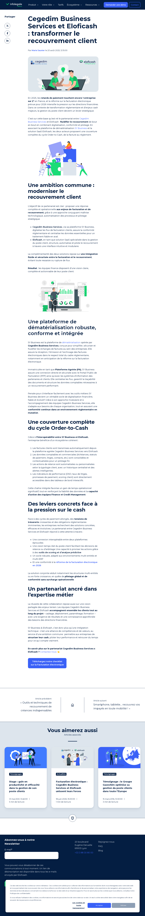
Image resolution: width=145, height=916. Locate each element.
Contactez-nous (48, 652)
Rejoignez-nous (106, 842)
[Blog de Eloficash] (72, 705)
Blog (100, 850)
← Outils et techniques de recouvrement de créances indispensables (36, 706)
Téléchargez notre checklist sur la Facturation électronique (47, 663)
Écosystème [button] (73, 5)
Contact (135, 5)
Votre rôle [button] (47, 5)
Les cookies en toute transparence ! (78, 905)
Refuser (123, 905)
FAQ (100, 846)
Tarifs (61, 5)
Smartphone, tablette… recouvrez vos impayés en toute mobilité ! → (116, 706)
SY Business (81, 128)
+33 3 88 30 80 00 (84, 852)
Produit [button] (32, 5)
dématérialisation (71, 342)
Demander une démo (116, 5)
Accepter (99, 905)
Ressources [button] (91, 5)
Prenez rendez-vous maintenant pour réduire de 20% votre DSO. (61, 673)
